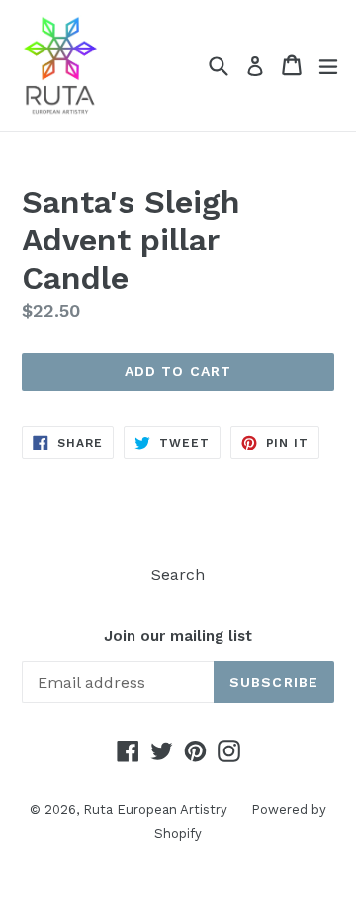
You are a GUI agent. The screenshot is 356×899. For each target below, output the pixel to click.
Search (178, 574)
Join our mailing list (178, 636)
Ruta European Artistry (157, 809)
